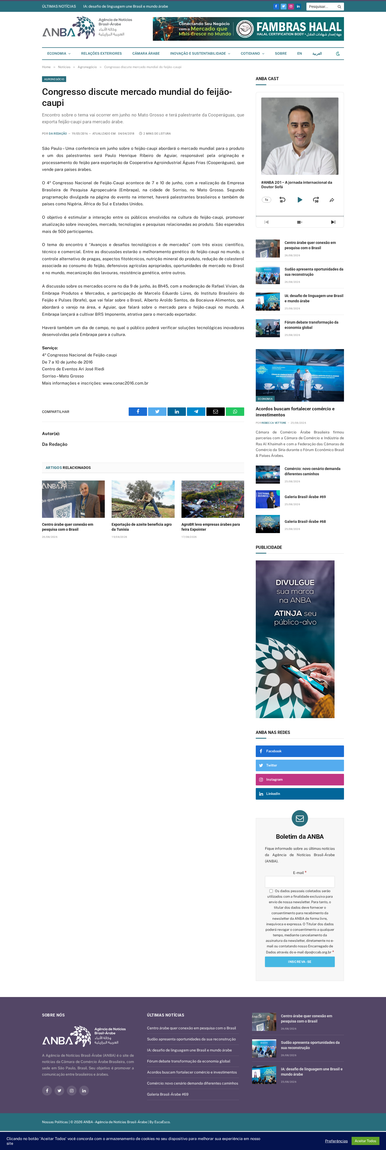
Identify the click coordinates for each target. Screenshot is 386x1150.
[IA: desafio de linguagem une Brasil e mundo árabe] (268, 302)
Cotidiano (250, 53)
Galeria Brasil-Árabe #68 (305, 521)
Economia (56, 53)
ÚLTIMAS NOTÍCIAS (59, 6)
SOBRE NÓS (53, 1015)
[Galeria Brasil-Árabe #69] (268, 499)
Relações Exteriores (101, 53)
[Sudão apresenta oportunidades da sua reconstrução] (268, 275)
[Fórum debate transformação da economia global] (268, 328)
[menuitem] (299, 53)
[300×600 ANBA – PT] (300, 639)
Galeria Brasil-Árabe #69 (305, 497)
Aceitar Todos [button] (365, 1141)
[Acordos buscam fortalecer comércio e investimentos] (300, 375)
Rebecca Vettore (274, 422)
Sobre (281, 53)
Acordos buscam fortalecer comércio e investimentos (295, 411)
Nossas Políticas (55, 1122)
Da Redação (58, 133)
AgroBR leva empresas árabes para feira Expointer (210, 526)
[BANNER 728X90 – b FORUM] (248, 40)
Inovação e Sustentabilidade (198, 53)
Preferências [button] (336, 1141)
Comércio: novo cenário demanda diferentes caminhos (313, 471)
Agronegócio (54, 79)
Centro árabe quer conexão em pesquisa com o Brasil (67, 526)
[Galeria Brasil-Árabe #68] (268, 524)
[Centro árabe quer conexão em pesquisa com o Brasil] (73, 499)
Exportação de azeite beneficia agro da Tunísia (142, 526)
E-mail (300, 873)
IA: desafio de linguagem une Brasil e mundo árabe (125, 6)
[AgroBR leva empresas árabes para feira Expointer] (212, 499)
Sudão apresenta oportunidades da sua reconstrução (314, 272)
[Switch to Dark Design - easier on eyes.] (337, 54)
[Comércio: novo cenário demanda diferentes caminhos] (268, 475)
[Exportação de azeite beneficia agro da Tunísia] (143, 499)
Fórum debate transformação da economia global (311, 325)
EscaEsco (162, 1122)
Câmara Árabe (146, 53)
